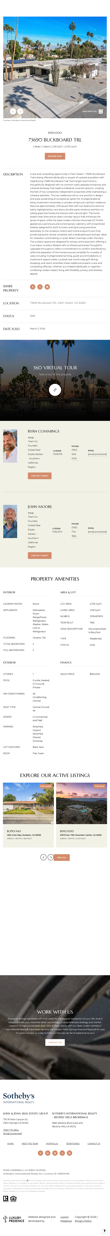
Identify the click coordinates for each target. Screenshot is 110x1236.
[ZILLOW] (55, 1153)
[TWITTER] (62, 1153)
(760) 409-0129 (74, 454)
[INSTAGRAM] (40, 1153)
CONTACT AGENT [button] (39, 476)
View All (62, 857)
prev (13, 111)
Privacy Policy (83, 1221)
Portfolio (52, 1144)
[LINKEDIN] (47, 1153)
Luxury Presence (66, 1219)
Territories (73, 1144)
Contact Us (94, 1144)
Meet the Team (30, 1144)
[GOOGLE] (69, 1153)
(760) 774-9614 (74, 531)
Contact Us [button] (55, 1042)
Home (10, 1144)
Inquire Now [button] (55, 156)
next (20, 111)
